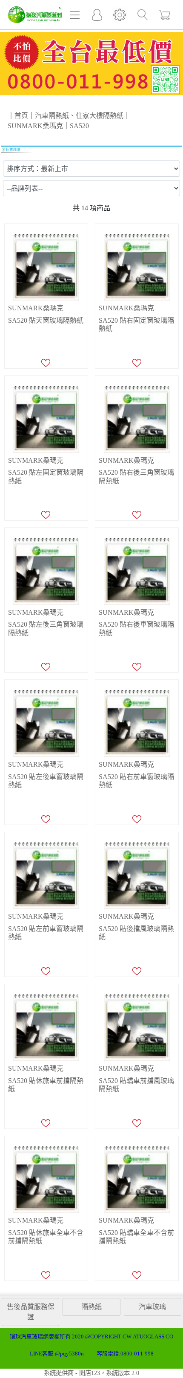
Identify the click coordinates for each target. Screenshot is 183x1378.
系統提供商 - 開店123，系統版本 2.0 (91, 1372)
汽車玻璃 (152, 1306)
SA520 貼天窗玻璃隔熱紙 (45, 320)
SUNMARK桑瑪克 (35, 308)
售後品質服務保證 (30, 1312)
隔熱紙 (91, 1306)
